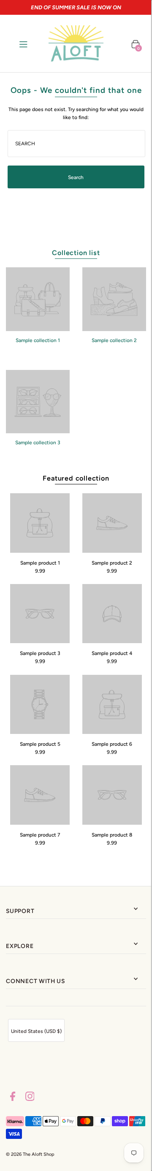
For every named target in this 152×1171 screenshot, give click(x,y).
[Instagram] (30, 1097)
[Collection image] (37, 328)
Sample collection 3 (37, 443)
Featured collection (76, 478)
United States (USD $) (36, 1031)
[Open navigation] (30, 43)
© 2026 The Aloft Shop (30, 1154)
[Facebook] (12, 1097)
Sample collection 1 (38, 340)
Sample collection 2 (114, 340)
